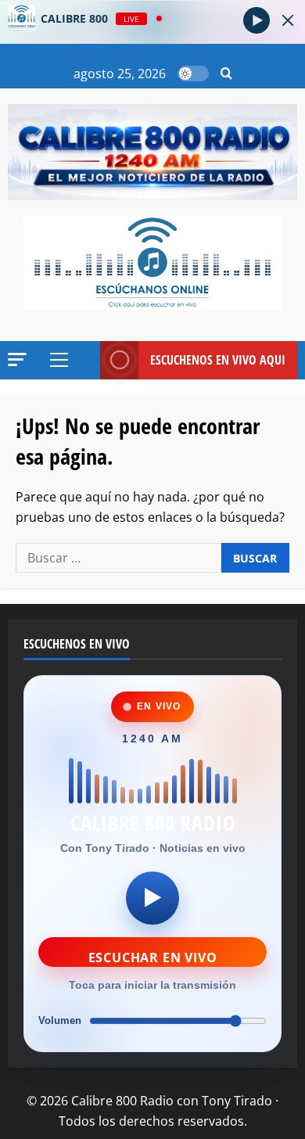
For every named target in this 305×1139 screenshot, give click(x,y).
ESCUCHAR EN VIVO (152, 957)
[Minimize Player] (287, 20)
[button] (226, 73)
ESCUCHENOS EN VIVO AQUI (217, 359)
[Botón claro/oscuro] (193, 73)
